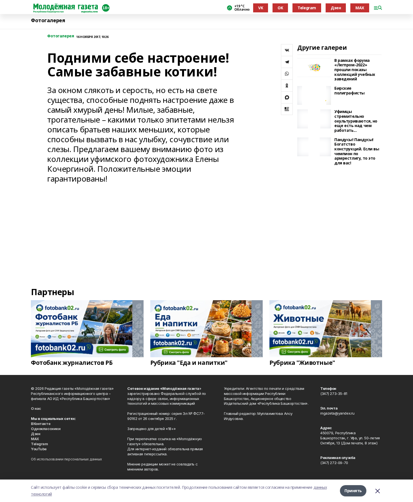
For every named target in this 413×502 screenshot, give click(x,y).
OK (280, 7)
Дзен (336, 7)
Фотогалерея (48, 20)
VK (260, 7)
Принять (353, 490)
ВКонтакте (40, 423)
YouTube (39, 449)
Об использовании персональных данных (66, 459)
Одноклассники (46, 428)
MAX (359, 7)
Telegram (307, 7)
